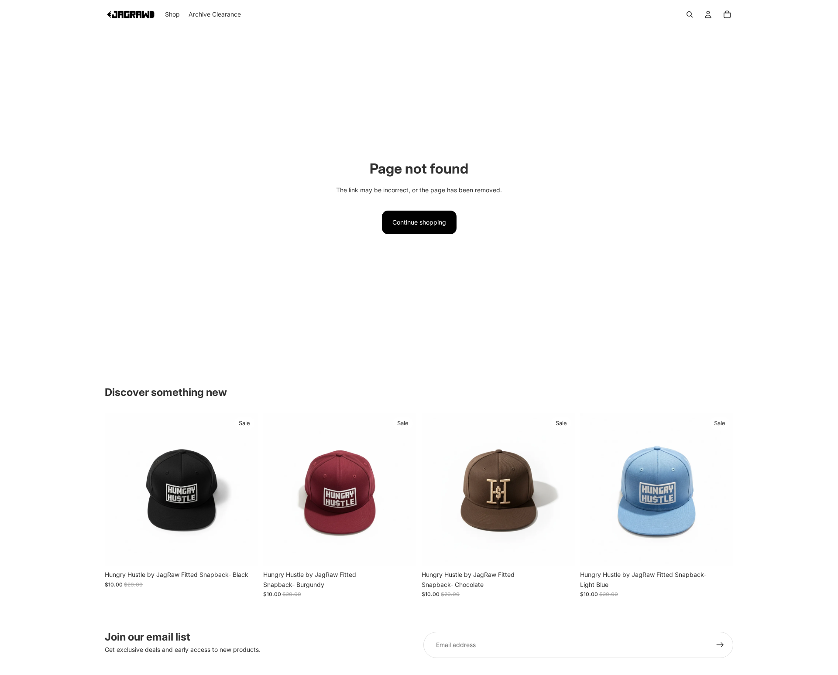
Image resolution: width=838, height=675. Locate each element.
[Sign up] (720, 645)
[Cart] (727, 14)
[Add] (244, 553)
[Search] (689, 14)
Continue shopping (419, 222)
